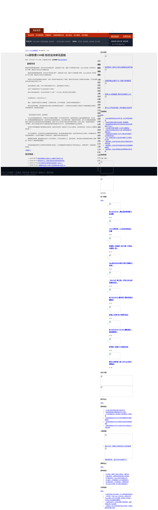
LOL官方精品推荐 (98, 132)
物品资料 (31, 35)
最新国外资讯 (99, 86)
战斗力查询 (36, 41)
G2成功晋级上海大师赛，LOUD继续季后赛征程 (118, 494)
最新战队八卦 (97, 137)
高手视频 (85, 35)
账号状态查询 (60, 41)
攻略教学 (48, 35)
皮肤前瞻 (91, 41)
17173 (26, 50)
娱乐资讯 (69, 35)
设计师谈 (97, 41)
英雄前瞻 (85, 41)
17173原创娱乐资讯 (97, 102)
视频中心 (50, 31)
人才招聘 (9, 172)
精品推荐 (115, 36)
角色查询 (68, 41)
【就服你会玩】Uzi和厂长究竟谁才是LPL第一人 (51, 165)
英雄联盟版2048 (58, 35)
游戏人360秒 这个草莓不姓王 (118, 315)
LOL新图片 (98, 103)
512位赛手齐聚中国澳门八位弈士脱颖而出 (117, 128)
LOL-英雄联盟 (34, 50)
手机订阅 (60, 60)
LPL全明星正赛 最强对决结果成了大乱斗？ (50, 163)
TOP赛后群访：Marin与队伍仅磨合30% (117, 478)
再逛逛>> (28, 150)
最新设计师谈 (99, 137)
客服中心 (42, 172)
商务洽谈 (25, 172)
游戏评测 (125, 41)
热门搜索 (77, 35)
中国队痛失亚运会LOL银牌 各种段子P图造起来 (51, 167)
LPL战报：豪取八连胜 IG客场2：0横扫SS (117, 474)
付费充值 (127, 36)
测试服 (80, 41)
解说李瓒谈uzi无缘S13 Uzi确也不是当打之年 (50, 158)
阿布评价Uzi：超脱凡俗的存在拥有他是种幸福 (51, 160)
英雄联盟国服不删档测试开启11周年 (116, 412)
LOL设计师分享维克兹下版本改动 (115, 410)
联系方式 (34, 172)
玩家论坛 (120, 31)
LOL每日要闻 (97, 85)
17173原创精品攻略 (98, 88)
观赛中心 (78, 31)
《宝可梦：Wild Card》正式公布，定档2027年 (118, 496)
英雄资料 (64, 31)
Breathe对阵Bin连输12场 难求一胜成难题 (117, 122)
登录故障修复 (44, 41)
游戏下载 (119, 41)
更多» (102, 115)
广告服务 (17, 172)
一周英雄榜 (98, 116)
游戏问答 (51, 41)
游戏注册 (114, 41)
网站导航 (50, 172)
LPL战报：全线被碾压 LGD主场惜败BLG (117, 480)
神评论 (65, 60)
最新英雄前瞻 (99, 120)
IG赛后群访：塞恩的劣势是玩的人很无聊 (117, 476)
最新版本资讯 (99, 103)
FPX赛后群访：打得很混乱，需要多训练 (117, 482)
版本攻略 (92, 31)
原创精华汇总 (97, 153)
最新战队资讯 (97, 120)
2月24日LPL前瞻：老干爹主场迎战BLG (117, 484)
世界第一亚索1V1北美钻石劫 (118, 347)
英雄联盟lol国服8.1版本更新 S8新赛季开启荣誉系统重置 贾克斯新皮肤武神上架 (42, 23)
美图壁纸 (106, 31)
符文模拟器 (39, 35)
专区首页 (37, 30)
